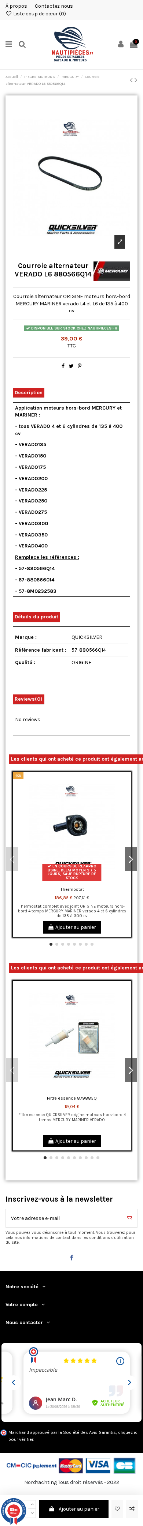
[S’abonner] (129, 1218)
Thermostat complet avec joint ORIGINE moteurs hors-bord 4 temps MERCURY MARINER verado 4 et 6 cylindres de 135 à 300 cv (72, 911)
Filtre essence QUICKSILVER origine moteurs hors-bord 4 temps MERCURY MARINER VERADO (72, 1117)
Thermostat (72, 889)
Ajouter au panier (79, 1509)
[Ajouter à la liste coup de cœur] (117, 1509)
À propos (17, 6)
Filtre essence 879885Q (72, 1098)
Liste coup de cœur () (39, 14)
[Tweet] (71, 366)
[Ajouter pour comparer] (132, 1509)
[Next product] (136, 80)
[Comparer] (125, 795)
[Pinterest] (79, 366)
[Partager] (63, 366)
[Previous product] (132, 80)
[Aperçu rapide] (125, 808)
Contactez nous (54, 6)
